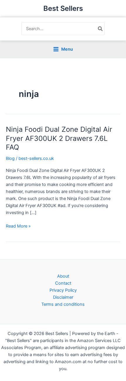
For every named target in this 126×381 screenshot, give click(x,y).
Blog (10, 158)
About (63, 276)
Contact (63, 283)
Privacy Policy (63, 290)
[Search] (100, 29)
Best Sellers (63, 8)
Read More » (18, 226)
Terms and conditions (63, 304)
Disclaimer (63, 297)
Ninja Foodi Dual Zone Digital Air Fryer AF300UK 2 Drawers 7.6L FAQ (59, 138)
